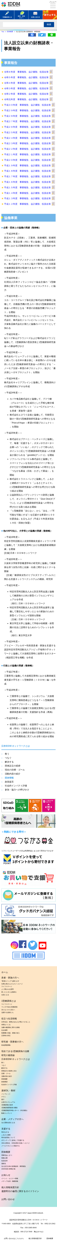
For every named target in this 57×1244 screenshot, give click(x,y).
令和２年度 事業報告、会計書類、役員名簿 (26, 94)
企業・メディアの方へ (12, 1119)
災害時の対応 (6, 1035)
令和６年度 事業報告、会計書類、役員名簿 (26, 72)
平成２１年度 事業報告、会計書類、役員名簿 (27, 154)
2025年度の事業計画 (8, 1169)
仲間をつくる (6, 1024)
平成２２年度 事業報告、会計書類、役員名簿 (27, 149)
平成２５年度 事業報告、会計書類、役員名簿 (27, 132)
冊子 (2, 1099)
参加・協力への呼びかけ (17, 789)
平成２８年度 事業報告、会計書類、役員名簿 (27, 116)
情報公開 (4, 1158)
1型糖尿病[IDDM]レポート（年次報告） (14, 1110)
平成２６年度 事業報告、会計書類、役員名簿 (27, 127)
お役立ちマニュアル (8, 1102)
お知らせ (5, 1175)
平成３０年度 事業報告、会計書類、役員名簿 (27, 105)
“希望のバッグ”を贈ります (10, 981)
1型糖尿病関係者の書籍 (9, 1107)
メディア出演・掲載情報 (9, 1181)
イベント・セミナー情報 (9, 1178)
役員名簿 (4, 1161)
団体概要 (4, 1079)
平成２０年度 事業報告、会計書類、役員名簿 (27, 160)
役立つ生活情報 (9, 1018)
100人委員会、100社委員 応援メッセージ (15, 1143)
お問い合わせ (8, 1199)
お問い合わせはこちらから (14, 1238)
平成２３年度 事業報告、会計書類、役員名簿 (27, 143)
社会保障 (4, 1030)
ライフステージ (6, 986)
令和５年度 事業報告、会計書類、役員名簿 (26, 77)
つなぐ (8, 758)
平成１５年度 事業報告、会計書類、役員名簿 (27, 187)
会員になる (5, 995)
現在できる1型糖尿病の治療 (15, 1051)
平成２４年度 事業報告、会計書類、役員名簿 (27, 138)
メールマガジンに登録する (10, 1146)
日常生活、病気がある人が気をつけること (15, 1022)
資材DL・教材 (8, 1090)
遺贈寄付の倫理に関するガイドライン (20, 1191)
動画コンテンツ (6, 1113)
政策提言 (9, 782)
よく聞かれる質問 (7, 989)
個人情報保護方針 (10, 1187)
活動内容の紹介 (12, 774)
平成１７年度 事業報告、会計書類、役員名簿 (27, 176)
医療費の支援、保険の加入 (10, 1033)
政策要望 (4, 1082)
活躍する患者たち (7, 1012)
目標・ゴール (6, 1073)
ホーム (4, 972)
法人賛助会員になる (8, 1122)
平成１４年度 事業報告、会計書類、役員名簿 (27, 193)
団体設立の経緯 (12, 766)
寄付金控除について (8, 1137)
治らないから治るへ (8, 1009)
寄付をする (5, 1132)
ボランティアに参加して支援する (12, 1140)
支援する (5, 1129)
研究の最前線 (8, 1055)
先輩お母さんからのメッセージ (12, 984)
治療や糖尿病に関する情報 (10, 1027)
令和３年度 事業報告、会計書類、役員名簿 (26, 88)
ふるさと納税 (6, 1135)
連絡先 (3, 1163)
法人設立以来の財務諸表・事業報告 (13, 1166)
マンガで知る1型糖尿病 (9, 1007)
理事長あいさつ (6, 1155)
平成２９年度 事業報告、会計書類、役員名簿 (27, 110)
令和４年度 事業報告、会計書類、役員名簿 (26, 83)
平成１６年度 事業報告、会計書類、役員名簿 (27, 182)
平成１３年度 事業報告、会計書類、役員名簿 (27, 198)
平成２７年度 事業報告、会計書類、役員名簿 (27, 121)
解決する (9, 762)
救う (7, 754)
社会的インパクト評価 (16, 785)
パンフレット (6, 1094)
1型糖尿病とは (8, 1001)
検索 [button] (49, 24)
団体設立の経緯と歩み (9, 1071)
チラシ (3, 1097)
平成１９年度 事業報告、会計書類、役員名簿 (27, 165)
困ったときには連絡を (9, 992)
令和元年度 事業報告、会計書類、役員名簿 (26, 99)
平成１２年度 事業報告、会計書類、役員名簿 (27, 204)
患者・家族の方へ (10, 977)
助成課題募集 (6, 1045)
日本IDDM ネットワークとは (15, 1059)
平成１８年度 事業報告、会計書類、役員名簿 (27, 171)
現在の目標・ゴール (15, 770)
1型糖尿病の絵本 (7, 1105)
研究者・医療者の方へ (12, 1042)
